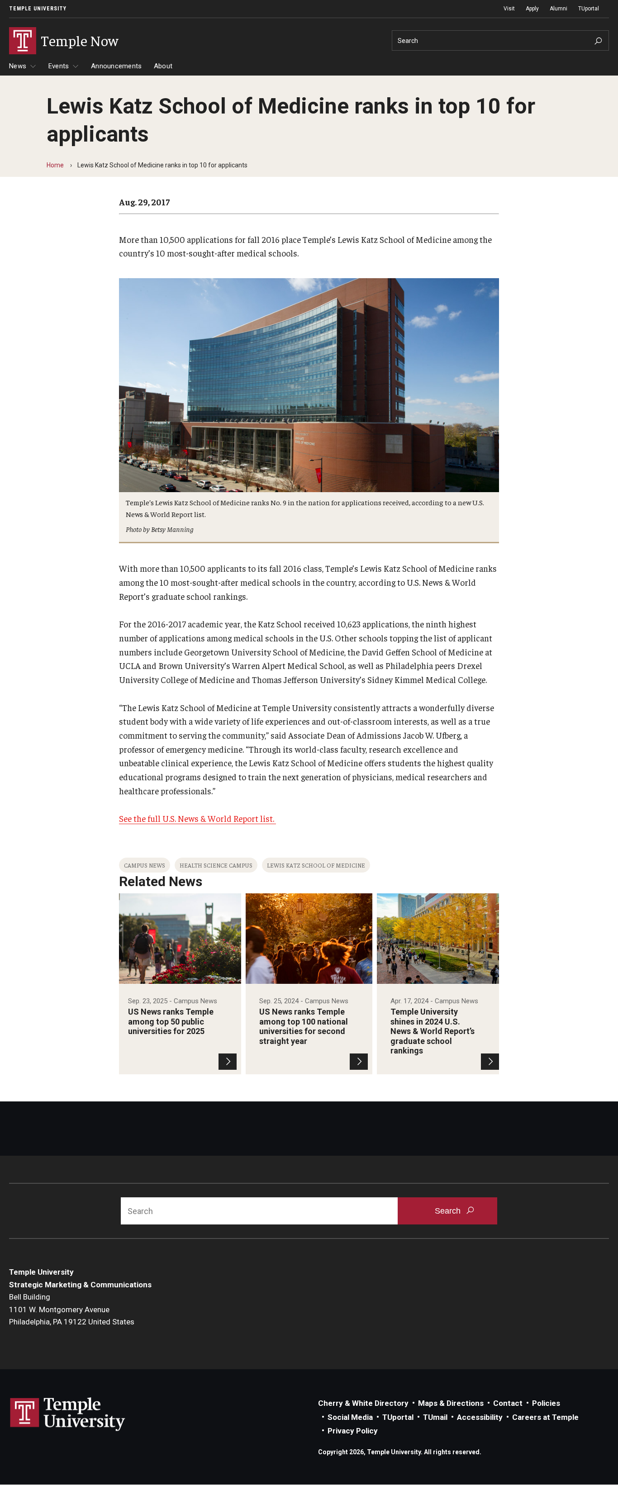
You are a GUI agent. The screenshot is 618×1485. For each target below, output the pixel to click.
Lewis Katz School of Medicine (316, 865)
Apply (532, 8)
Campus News (144, 865)
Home (55, 165)
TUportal (588, 8)
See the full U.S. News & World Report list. (197, 818)
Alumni (558, 8)
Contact (508, 1403)
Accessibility (480, 1417)
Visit (509, 8)
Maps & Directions (451, 1403)
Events (58, 66)
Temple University (38, 8)
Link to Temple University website (68, 1414)
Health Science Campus (216, 865)
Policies (546, 1403)
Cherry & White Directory (363, 1403)
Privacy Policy (353, 1430)
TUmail (435, 1417)
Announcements (116, 66)
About (163, 66)
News (17, 66)
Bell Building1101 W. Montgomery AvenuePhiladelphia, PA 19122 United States (71, 1309)
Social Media (350, 1417)
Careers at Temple (545, 1417)
